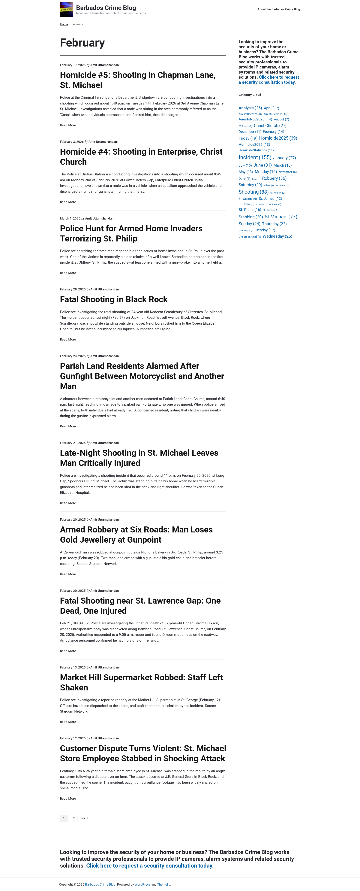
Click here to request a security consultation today (269, 80)
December (250, 132)
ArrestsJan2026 (275, 114)
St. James (270, 199)
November (288, 172)
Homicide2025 (278, 138)
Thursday (274, 223)
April (271, 108)
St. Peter (275, 204)
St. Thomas (270, 210)
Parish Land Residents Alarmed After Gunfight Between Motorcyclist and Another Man (142, 376)
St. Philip (250, 210)
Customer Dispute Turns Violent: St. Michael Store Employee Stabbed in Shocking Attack (143, 753)
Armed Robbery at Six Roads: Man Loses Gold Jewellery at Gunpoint (136, 535)
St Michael (281, 217)
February (273, 131)
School (269, 185)
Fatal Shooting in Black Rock (114, 299)
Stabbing (251, 216)
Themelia (163, 884)
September (282, 185)
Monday (266, 171)
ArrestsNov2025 (255, 119)
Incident (255, 157)
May (246, 172)
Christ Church (270, 125)
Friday (248, 138)
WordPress (143, 884)
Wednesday (277, 236)
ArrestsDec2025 (250, 114)
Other (244, 178)
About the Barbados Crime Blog (279, 9)
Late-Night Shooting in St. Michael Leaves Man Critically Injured (139, 458)
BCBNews (245, 126)
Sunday (249, 223)
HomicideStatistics (256, 150)
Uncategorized (250, 236)
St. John (246, 204)
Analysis (250, 108)
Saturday (250, 185)
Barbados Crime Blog (100, 884)
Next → (86, 818)
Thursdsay (245, 230)
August (281, 119)
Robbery (274, 178)
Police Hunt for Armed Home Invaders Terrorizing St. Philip (131, 233)
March (283, 165)
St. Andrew (277, 192)
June (263, 165)
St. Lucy (261, 204)
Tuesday (264, 230)
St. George (248, 199)
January (284, 158)
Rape (256, 179)
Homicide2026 (254, 144)
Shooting (254, 192)
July (245, 165)
